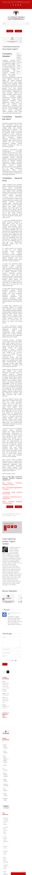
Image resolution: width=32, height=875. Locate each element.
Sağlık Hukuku (5, 780)
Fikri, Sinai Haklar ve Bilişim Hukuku (5, 759)
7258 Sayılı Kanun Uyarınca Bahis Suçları (5, 830)
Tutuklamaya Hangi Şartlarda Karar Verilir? (12, 493)
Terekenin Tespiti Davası (5, 852)
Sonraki (18, 31)
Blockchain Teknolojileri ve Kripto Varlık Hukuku (5, 821)
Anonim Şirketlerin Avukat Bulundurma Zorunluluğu (18, 2)
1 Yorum (14, 515)
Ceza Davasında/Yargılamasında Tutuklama (12, 488)
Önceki (10, 31)
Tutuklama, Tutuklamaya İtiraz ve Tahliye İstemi (12, 497)
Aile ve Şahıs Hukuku (5, 746)
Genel (5, 765)
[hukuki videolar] (5, 731)
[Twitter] (15, 5)
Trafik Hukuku (5, 794)
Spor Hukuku (5, 789)
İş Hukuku (5, 769)
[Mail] (5, 529)
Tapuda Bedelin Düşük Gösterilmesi (5, 840)
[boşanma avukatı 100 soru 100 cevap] (5, 806)
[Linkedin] (20, 5)
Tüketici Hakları (5, 799)
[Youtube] (18, 5)
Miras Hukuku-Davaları (5, 774)
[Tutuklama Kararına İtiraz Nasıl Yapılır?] (12, 40)
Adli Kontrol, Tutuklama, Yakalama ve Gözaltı (12, 483)
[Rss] (13, 5)
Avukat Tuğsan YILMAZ (9, 514)
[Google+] (12, 526)
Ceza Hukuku (8, 515)
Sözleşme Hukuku (5, 785)
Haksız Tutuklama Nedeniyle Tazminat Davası (12, 502)
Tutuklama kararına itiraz (9, 197)
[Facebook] (10, 5)
